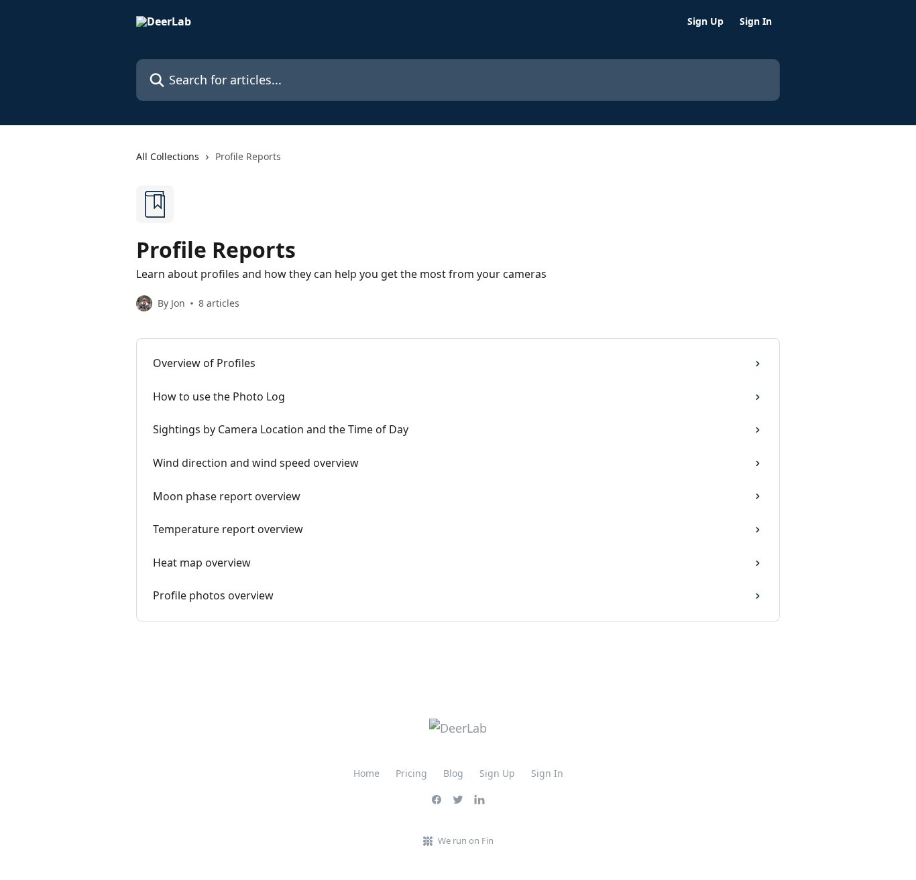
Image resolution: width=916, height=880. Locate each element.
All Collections (167, 156)
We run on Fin (466, 840)
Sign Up (705, 21)
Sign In (756, 21)
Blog (453, 773)
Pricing (411, 773)
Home (366, 773)
